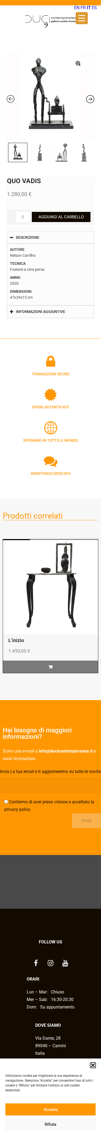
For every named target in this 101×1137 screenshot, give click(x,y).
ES (94, 7)
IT (89, 7)
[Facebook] (36, 963)
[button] (93, 1065)
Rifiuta (50, 1124)
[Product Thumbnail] (78, 63)
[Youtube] (65, 963)
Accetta (51, 1109)
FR (83, 7)
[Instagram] (50, 963)
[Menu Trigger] (82, 18)
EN (76, 7)
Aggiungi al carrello (61, 217)
